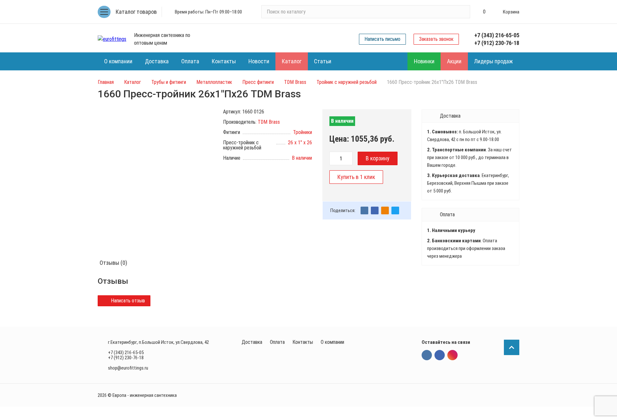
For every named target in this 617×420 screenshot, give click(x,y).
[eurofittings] (112, 39)
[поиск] (462, 11)
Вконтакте (427, 355)
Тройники (302, 132)
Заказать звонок (436, 39)
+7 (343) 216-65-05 (496, 35)
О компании (332, 342)
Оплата (277, 342)
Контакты (302, 342)
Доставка (252, 342)
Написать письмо (382, 39)
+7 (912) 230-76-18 (496, 43)
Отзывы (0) (113, 262)
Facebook (439, 355)
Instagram (452, 355)
